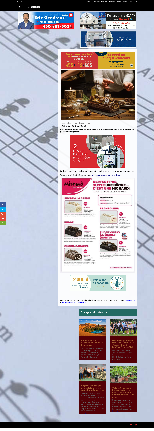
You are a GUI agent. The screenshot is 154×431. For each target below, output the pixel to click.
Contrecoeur (96, 1)
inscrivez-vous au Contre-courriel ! (74, 302)
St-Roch (125, 1)
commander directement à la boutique (106, 175)
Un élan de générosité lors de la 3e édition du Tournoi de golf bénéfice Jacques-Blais (123, 344)
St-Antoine (112, 1)
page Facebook (130, 300)
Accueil (89, 1)
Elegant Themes (29, 425)
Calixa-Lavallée (133, 1)
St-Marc (119, 1)
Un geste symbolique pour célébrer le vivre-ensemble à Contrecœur (92, 388)
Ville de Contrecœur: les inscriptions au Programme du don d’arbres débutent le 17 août (123, 392)
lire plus (83, 359)
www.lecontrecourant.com (106, 300)
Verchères (104, 1)
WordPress (49, 425)
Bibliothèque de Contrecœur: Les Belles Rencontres (92, 342)
